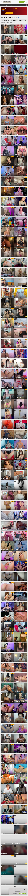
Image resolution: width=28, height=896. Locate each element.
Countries (15, 20)
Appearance (6, 20)
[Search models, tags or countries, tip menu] (26, 5)
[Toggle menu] (1, 2)
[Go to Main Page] (8, 1)
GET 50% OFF (9, 13)
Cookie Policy (18, 891)
